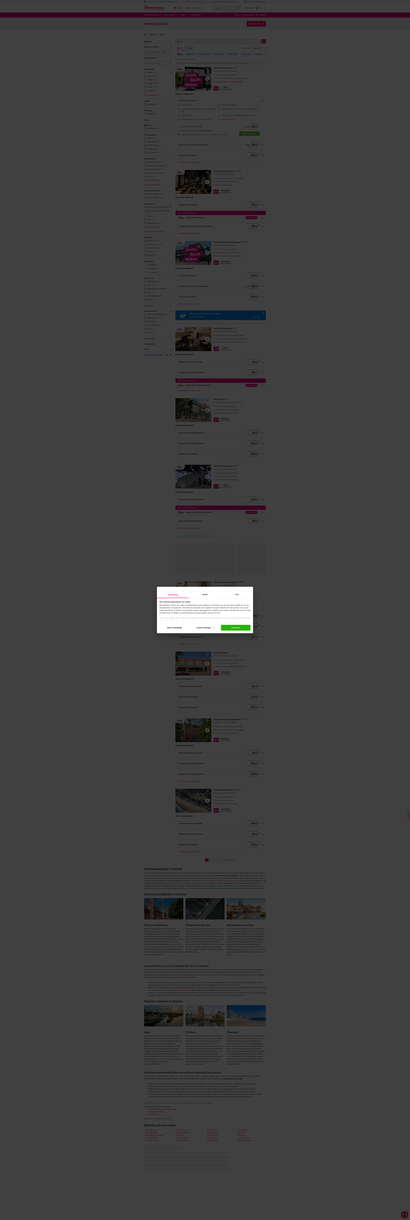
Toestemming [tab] (173, 595)
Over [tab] (237, 594)
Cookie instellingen (204, 628)
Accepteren (235, 628)
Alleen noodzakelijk (174, 628)
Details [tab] (205, 594)
